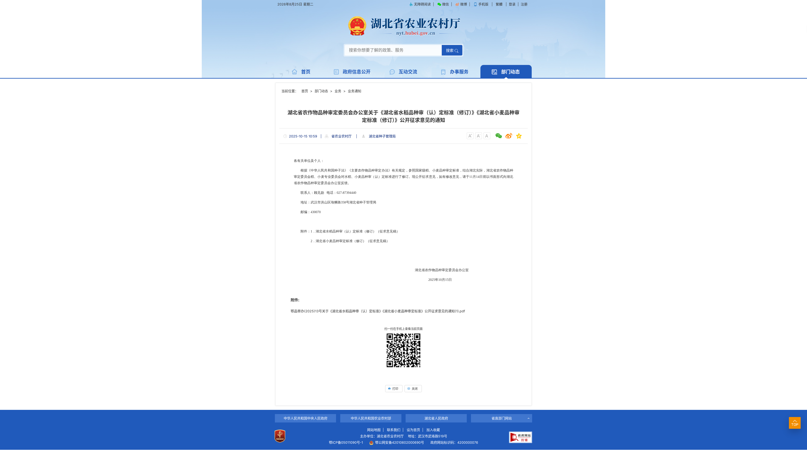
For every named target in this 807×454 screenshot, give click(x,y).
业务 (338, 91)
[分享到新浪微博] (508, 135)
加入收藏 (433, 430)
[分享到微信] (498, 135)
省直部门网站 (502, 418)
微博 (463, 4)
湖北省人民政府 (436, 418)
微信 (445, 4)
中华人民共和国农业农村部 (371, 418)
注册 (524, 4)
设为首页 (413, 430)
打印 (395, 388)
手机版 (483, 4)
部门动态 (321, 91)
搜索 (450, 50)
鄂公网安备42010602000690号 (398, 442)
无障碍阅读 (422, 4)
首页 (304, 91)
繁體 (499, 4)
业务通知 (354, 91)
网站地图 (374, 430)
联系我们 (393, 430)
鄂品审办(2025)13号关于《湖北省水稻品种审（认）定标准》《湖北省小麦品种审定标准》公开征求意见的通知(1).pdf (378, 311)
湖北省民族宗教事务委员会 (501, 411)
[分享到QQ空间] (519, 135)
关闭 (414, 388)
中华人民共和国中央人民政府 (305, 418)
